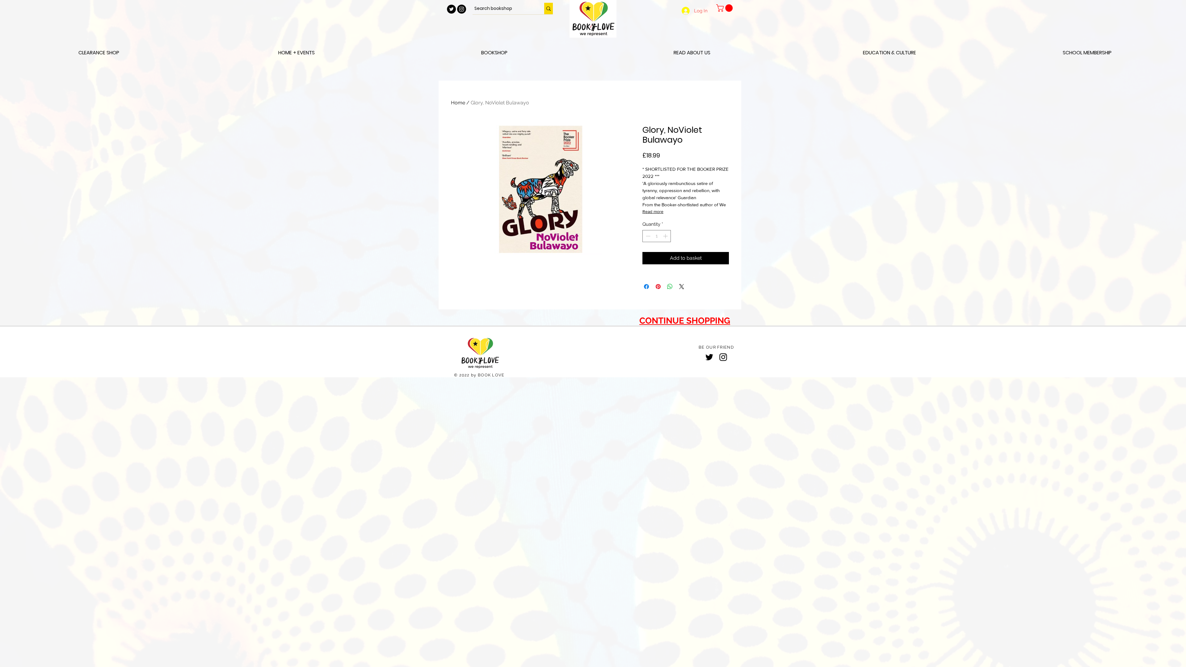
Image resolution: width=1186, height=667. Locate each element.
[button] (725, 8)
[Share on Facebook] (646, 286)
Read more (652, 211)
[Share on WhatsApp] (670, 286)
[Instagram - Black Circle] (461, 9)
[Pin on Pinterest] (658, 286)
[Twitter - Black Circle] (451, 9)
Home (458, 103)
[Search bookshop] (548, 8)
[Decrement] (647, 236)
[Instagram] (723, 357)
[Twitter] (709, 357)
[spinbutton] (657, 236)
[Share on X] (681, 286)
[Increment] (666, 236)
